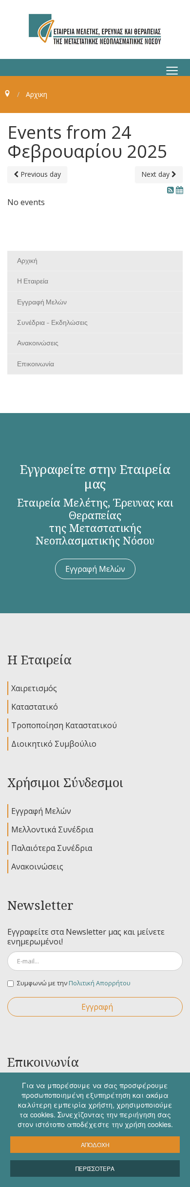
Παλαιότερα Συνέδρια (51, 848)
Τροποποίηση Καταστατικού (64, 725)
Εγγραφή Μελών (95, 569)
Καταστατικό (34, 706)
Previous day (40, 174)
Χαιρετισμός (34, 688)
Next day (156, 174)
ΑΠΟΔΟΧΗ (95, 1144)
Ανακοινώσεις (37, 866)
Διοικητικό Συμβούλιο (53, 743)
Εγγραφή (97, 1006)
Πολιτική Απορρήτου (100, 983)
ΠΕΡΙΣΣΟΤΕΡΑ (95, 1168)
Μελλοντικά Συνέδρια (52, 829)
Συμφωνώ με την (74, 983)
